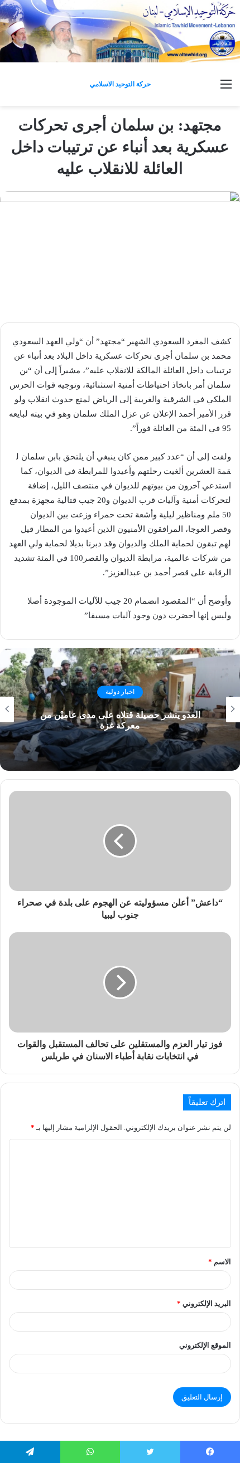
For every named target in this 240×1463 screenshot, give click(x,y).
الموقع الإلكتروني (205, 1345)
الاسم (219, 1262)
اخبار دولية (120, 692)
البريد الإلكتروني (204, 1303)
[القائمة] (226, 88)
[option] (120, 709)
